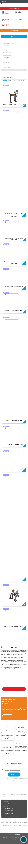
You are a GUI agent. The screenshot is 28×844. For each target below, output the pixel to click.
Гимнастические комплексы (7, 47)
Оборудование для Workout (7, 52)
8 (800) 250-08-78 (14, 8)
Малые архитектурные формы (9, 74)
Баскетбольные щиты (6, 45)
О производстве (7, 715)
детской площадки (6, 25)
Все (5, 80)
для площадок (18, 19)
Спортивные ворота (6, 62)
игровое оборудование (5, 12)
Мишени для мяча (6, 50)
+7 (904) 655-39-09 (9, 808)
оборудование (18, 12)
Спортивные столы (6, 67)
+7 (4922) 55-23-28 (9, 803)
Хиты (14, 80)
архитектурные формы (5, 19)
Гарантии (14, 839)
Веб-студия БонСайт (17, 834)
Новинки (9, 80)
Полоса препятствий (6, 57)
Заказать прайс (14, 30)
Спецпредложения (20, 80)
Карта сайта (5, 837)
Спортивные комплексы (7, 64)
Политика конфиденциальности (14, 837)
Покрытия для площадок (8, 77)
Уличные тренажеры (6, 69)
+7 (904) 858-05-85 (9, 813)
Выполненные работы (14, 689)
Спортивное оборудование (8, 43)
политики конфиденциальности (14, 780)
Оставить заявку (24, 839)
